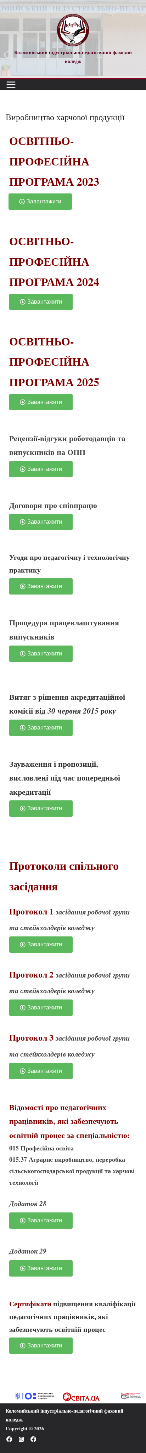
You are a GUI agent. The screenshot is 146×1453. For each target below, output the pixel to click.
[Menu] (11, 84)
